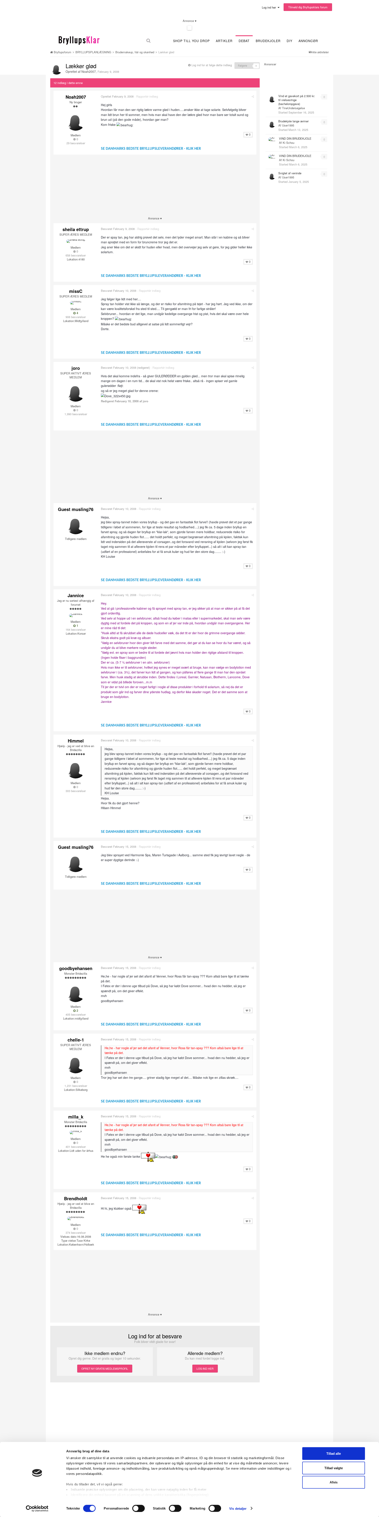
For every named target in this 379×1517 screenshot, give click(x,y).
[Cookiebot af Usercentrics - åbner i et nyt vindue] (37, 1508)
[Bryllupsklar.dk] (79, 40)
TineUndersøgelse (293, 108)
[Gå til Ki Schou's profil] (272, 139)
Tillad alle (333, 1453)
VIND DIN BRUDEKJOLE (295, 138)
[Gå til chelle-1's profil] (76, 1063)
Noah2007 (88, 71)
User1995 (288, 125)
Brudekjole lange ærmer (293, 121)
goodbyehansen (75, 968)
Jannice (76, 595)
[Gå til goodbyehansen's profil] (76, 992)
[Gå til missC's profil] (76, 302)
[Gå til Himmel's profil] (76, 768)
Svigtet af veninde (289, 173)
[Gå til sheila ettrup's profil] (75, 241)
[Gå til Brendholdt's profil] (75, 1218)
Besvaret (118, 229)
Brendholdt (75, 1198)
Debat (244, 41)
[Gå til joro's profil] (76, 392)
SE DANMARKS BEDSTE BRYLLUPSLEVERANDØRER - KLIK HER (151, 149)
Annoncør (308, 41)
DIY (289, 41)
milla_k (75, 1116)
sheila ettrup (76, 229)
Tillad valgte (333, 1468)
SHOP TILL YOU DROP (191, 41)
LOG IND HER (205, 1368)
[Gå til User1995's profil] (272, 124)
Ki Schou (288, 143)
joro (76, 368)
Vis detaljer (238, 1508)
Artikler (224, 41)
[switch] (138, 1508)
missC (75, 291)
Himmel (76, 740)
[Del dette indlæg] (253, 96)
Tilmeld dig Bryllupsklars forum (307, 7)
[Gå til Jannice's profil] (75, 615)
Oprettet (117, 96)
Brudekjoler (268, 41)
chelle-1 (76, 1039)
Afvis (334, 1482)
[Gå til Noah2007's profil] (57, 69)
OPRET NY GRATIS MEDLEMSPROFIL (104, 1368)
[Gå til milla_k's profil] (76, 1132)
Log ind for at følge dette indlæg (211, 65)
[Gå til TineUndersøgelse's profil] (272, 98)
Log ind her (270, 7)
